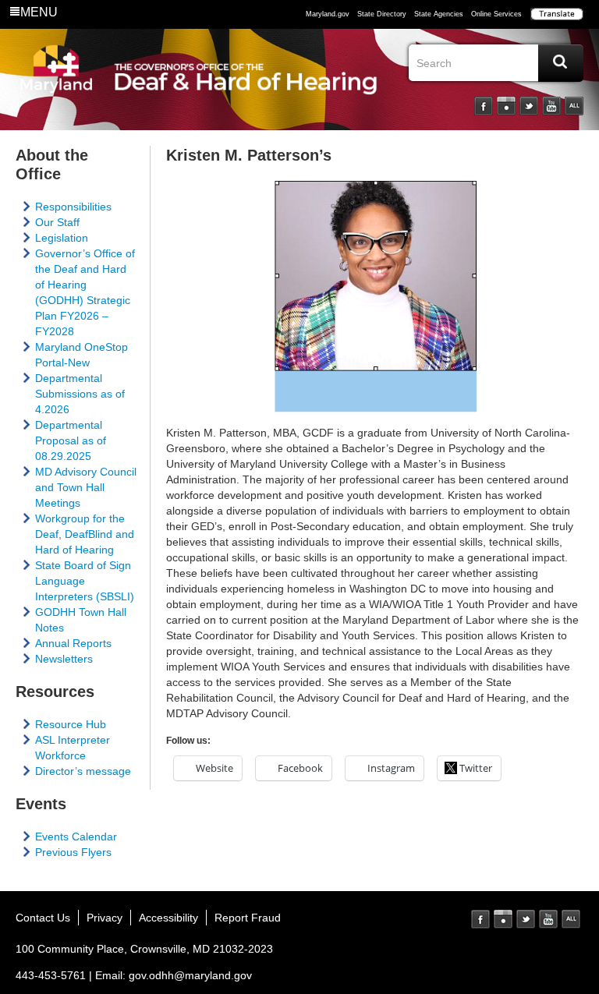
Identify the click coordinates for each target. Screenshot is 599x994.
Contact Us (43, 917)
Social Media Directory (574, 106)
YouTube (551, 106)
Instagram (506, 106)
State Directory (381, 14)
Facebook (483, 106)
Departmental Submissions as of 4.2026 (80, 394)
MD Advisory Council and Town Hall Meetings (85, 487)
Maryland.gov (327, 14)
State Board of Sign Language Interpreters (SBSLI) (84, 581)
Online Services (496, 14)
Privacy (104, 917)
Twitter (528, 106)
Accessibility (168, 917)
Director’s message (83, 771)
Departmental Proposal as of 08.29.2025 (70, 440)
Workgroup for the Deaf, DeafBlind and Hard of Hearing (84, 534)
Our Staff (57, 222)
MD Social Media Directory (571, 919)
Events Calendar (76, 836)
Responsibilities (73, 206)
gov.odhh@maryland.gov (190, 975)
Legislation (61, 238)
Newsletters (64, 659)
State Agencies (438, 14)
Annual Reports (73, 643)
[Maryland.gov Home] (56, 83)
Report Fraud (247, 917)
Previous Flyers (73, 852)
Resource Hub (70, 724)
